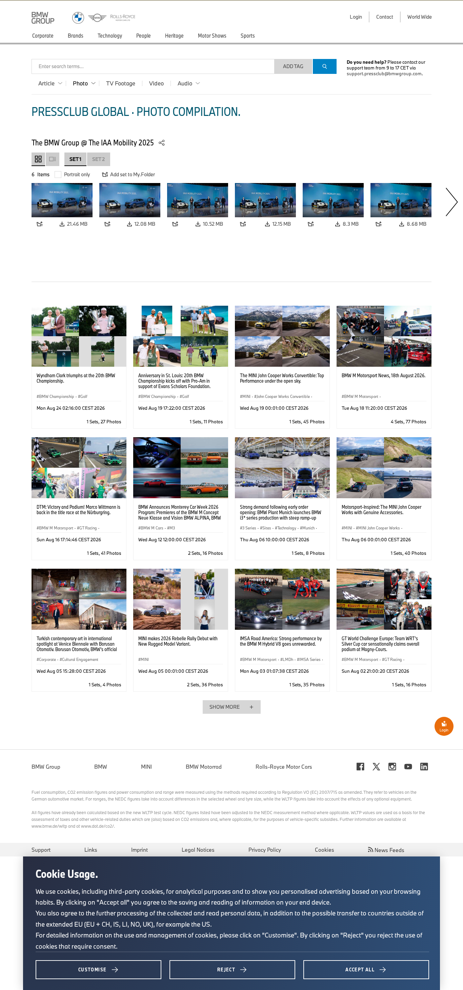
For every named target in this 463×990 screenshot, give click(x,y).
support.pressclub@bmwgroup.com (384, 73)
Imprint (139, 849)
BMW (100, 766)
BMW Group (46, 766)
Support (41, 849)
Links (90, 849)
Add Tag (293, 66)
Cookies (324, 849)
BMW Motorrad (204, 766)
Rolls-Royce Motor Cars (284, 766)
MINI (146, 766)
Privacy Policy (264, 849)
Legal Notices (198, 849)
